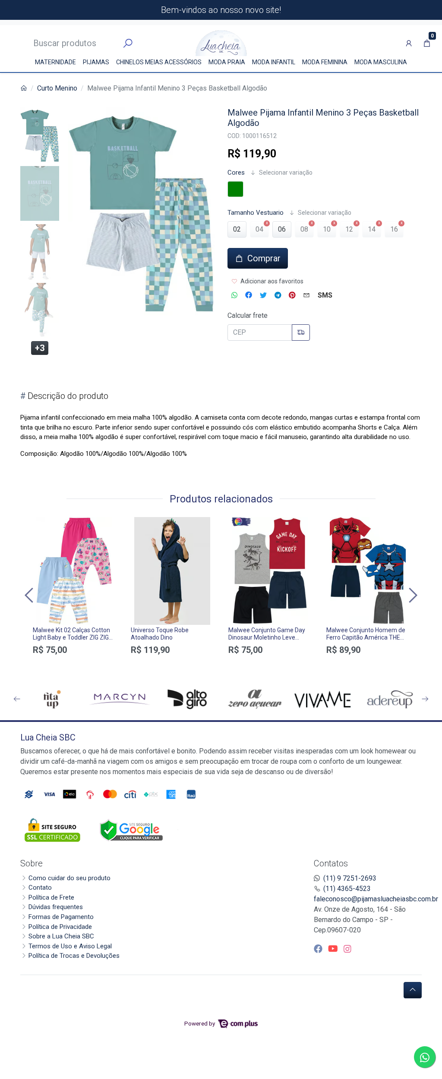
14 (372, 229)
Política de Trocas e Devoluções (74, 956)
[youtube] (334, 949)
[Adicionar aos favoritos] (43, 524)
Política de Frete (51, 897)
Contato (40, 887)
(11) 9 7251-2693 (349, 878)
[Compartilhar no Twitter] (263, 295)
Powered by (200, 1023)
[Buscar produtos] (128, 44)
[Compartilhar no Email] (306, 295)
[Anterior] (30, 595)
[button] (409, 43)
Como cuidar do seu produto (69, 878)
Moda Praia (226, 62)
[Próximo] (411, 595)
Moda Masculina (380, 62)
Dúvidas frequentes (55, 907)
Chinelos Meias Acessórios (159, 62)
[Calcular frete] (301, 332)
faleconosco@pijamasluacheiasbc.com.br (376, 899)
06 (282, 229)
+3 (39, 348)
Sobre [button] (31, 863)
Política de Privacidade (60, 927)
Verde (235, 189)
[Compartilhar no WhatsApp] (234, 295)
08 (304, 229)
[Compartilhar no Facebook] (248, 295)
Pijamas (96, 62)
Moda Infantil (273, 62)
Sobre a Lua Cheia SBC (61, 936)
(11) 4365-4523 (347, 889)
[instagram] (347, 949)
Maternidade (55, 62)
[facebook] (319, 949)
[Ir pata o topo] (413, 990)
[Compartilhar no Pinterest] (292, 295)
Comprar (74, 665)
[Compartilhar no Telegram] (278, 295)
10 (327, 229)
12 (349, 229)
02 (237, 229)
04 (259, 229)
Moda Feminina (324, 62)
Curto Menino (57, 88)
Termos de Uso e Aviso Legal (70, 946)
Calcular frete (247, 315)
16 (394, 229)
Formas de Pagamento (61, 917)
